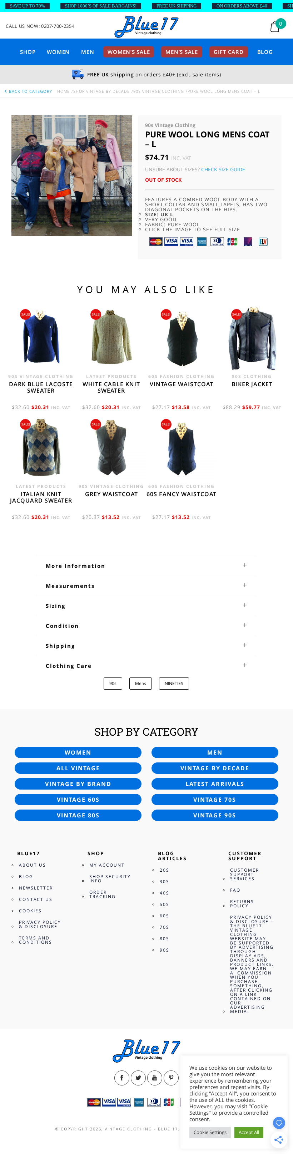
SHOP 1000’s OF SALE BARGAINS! (100, 6)
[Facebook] (121, 1077)
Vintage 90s (214, 815)
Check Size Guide (223, 169)
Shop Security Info (110, 878)
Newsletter (36, 888)
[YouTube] (154, 1077)
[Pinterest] (171, 1077)
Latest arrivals (214, 784)
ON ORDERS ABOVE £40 (242, 6)
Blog (265, 51)
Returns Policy (242, 903)
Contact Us (36, 899)
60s (164, 916)
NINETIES (174, 683)
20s (164, 870)
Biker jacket (252, 384)
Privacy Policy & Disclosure (40, 924)
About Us (32, 865)
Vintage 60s (78, 799)
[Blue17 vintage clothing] (146, 27)
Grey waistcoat (111, 494)
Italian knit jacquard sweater (41, 497)
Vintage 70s (214, 799)
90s (112, 683)
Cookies (30, 911)
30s (164, 881)
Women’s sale (129, 51)
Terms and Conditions (35, 940)
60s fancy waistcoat (181, 494)
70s (164, 927)
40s (164, 893)
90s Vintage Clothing (158, 91)
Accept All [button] (249, 1132)
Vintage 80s (78, 815)
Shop (27, 51)
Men (87, 51)
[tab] (147, 566)
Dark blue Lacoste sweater (41, 387)
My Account (107, 865)
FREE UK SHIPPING (177, 6)
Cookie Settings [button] (210, 1132)
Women (58, 51)
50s (164, 904)
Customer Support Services (244, 874)
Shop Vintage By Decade (101, 91)
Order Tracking (102, 894)
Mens (140, 683)
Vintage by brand (78, 784)
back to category (30, 91)
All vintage (78, 768)
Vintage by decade (214, 768)
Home (63, 91)
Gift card (229, 51)
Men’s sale (181, 51)
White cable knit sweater (111, 387)
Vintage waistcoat (181, 384)
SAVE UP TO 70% (27, 6)
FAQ (235, 890)
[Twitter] (138, 1077)
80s (164, 939)
